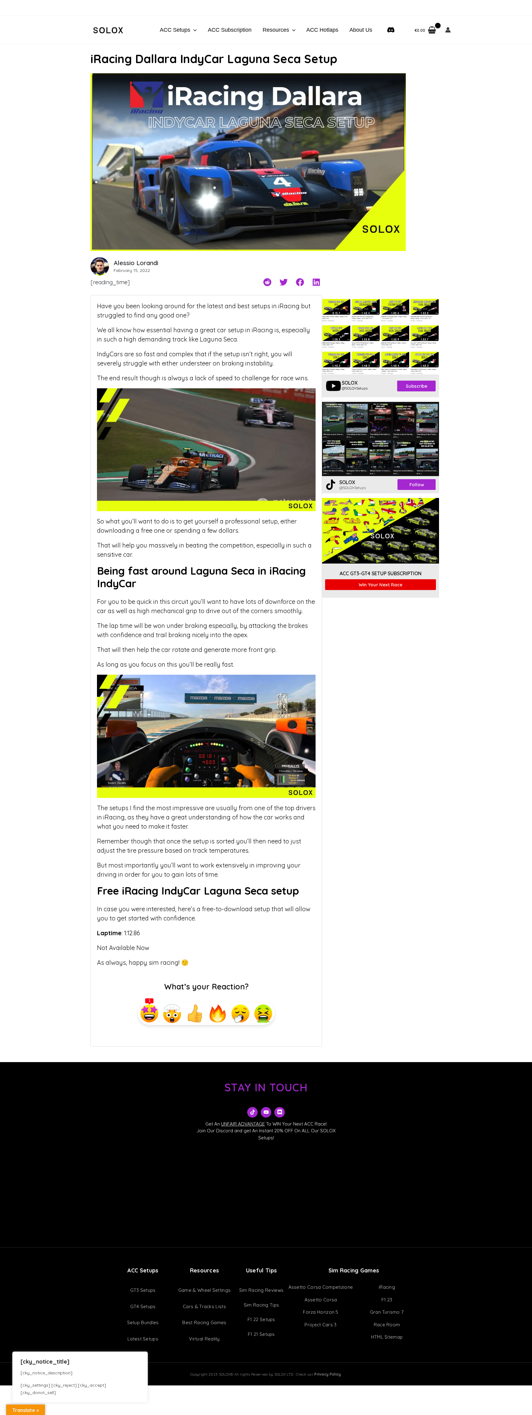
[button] (193, 30)
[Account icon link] (448, 30)
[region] (80, 1377)
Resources (276, 30)
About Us (360, 30)
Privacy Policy (327, 1374)
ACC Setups (175, 30)
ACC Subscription (230, 30)
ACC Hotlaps (322, 30)
